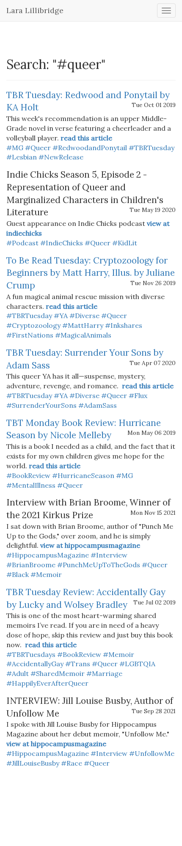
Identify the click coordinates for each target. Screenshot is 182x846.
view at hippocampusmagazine (90, 545)
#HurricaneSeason (83, 475)
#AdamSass (97, 405)
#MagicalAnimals (83, 335)
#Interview (109, 555)
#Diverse (84, 315)
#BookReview (28, 475)
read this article (86, 138)
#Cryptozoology (33, 325)
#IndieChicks (61, 243)
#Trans (77, 663)
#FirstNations (29, 335)
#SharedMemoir (57, 673)
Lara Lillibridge (34, 10)
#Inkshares (123, 325)
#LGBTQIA (137, 663)
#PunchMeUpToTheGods (98, 564)
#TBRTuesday (151, 147)
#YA (61, 315)
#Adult (17, 673)
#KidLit (124, 243)
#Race (71, 763)
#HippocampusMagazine (47, 555)
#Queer (38, 147)
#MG (14, 147)
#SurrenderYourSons (41, 405)
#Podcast (22, 243)
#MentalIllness (30, 485)
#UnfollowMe (151, 753)
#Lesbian (21, 157)
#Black (17, 574)
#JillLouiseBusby (32, 763)
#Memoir (46, 574)
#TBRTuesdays (30, 654)
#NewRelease (61, 157)
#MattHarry (82, 325)
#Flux (138, 395)
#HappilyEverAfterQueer (47, 683)
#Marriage (104, 673)
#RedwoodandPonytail (89, 147)
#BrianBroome (30, 564)
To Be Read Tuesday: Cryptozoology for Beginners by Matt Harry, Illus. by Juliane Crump (90, 273)
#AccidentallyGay (34, 663)
